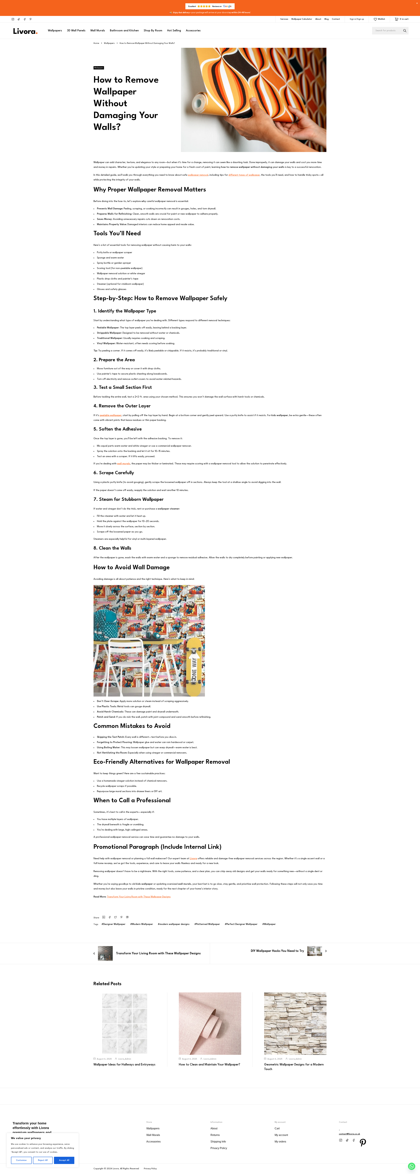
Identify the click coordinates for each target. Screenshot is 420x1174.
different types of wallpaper (244, 175)
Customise (21, 1160)
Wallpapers (109, 43)
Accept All (64, 1160)
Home (96, 43)
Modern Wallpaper (142, 924)
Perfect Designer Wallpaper (241, 924)
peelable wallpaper (110, 415)
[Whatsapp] (411, 1166)
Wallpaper (270, 924)
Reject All (43, 1160)
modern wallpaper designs (174, 924)
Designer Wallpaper (114, 924)
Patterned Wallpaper (208, 924)
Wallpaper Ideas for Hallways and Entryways (124, 1064)
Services (284, 19)
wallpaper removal (198, 175)
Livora (193, 858)
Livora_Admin (124, 1059)
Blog (327, 19)
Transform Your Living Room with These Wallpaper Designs (139, 897)
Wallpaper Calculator (301, 19)
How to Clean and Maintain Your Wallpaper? (209, 1064)
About (318, 19)
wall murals (123, 464)
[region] (43, 1150)
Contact (336, 19)
